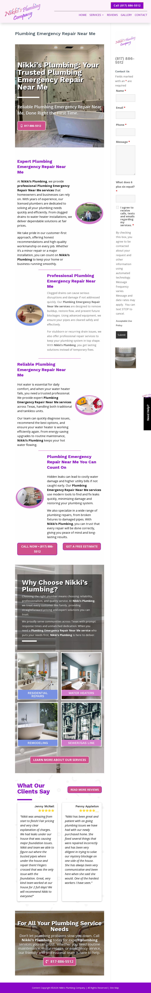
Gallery (126, 15)
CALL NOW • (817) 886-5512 (37, 548)
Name (121, 90)
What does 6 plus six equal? (125, 186)
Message (123, 142)
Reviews (112, 15)
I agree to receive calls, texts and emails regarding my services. (127, 216)
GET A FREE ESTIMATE (82, 546)
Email (120, 107)
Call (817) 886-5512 (127, 5)
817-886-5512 (32, 126)
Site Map (114, 987)
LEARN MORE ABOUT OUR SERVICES (59, 760)
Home (83, 15)
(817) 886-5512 (124, 60)
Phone (121, 124)
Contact (141, 15)
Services (95, 15)
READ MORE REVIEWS (84, 789)
